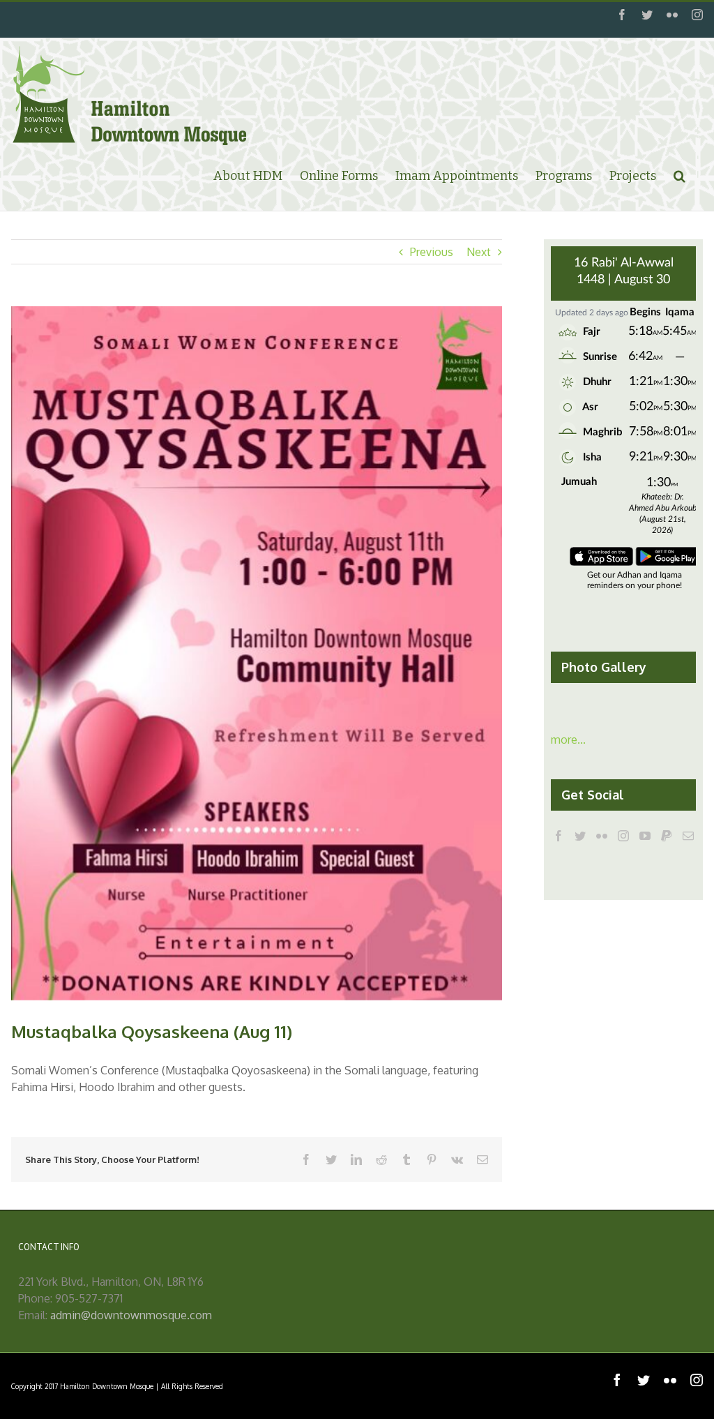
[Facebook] (558, 835)
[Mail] (688, 835)
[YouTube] (645, 835)
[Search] (679, 175)
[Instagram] (623, 835)
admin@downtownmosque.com (131, 1315)
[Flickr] (601, 835)
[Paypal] (666, 835)
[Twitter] (580, 835)
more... (568, 739)
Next (478, 252)
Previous (431, 252)
